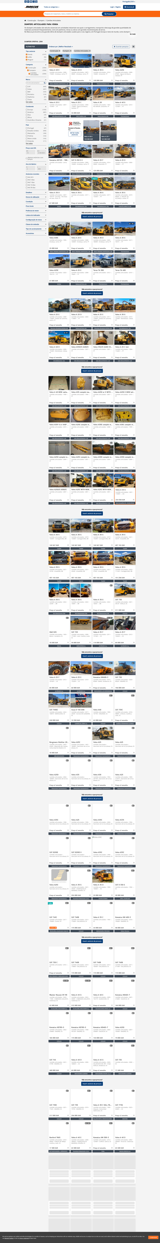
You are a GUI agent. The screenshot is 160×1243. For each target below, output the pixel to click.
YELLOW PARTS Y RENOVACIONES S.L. (103, 1119)
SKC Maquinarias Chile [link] (59, 613)
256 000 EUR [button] (76, 1115)
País (27, 125)
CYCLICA (125, 613)
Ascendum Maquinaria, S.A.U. (81, 898)
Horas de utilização (32, 197)
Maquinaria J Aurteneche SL (81, 756)
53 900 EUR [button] (53, 1005)
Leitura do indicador (33, 215)
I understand (153, 1237)
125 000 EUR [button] (98, 171)
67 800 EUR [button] (53, 281)
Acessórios (30, 233)
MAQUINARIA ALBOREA (81, 1073)
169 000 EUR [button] (120, 1005)
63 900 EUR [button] (75, 1148)
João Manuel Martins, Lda (59, 116)
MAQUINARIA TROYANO (103, 931)
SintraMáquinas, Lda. (81, 206)
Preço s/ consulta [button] (55, 80)
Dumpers (41, 20)
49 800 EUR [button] (75, 643)
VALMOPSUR (59, 1183)
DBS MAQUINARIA (59, 756)
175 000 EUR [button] (76, 928)
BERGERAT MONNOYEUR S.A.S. (125, 1216)
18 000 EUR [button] (97, 1180)
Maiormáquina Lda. (103, 116)
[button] (36, 46)
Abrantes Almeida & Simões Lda (59, 328)
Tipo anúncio (30, 51)
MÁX (38, 150)
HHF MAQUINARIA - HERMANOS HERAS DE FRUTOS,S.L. (64, 1151)
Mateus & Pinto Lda (81, 284)
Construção (32, 20)
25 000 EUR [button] (53, 248)
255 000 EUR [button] (76, 895)
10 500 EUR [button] (53, 643)
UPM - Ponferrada (125, 898)
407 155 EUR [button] (120, 545)
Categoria (29, 64)
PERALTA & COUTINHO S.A (59, 174)
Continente (30, 106)
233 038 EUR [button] (120, 500)
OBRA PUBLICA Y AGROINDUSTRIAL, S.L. (82, 1183)
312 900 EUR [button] (76, 1005)
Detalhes (29, 192)
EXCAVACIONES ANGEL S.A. (103, 1008)
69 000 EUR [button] (75, 1070)
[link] (59, 61)
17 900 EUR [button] (53, 1148)
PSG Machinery (125, 116)
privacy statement (24, 1238)
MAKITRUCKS (103, 1183)
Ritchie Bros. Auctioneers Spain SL (59, 931)
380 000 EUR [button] (54, 1070)
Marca (28, 79)
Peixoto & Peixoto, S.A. (103, 84)
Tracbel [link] (59, 548)
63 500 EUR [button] (119, 1148)
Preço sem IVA (31, 148)
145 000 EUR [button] (98, 1038)
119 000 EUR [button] (98, 643)
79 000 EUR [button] (119, 1038)
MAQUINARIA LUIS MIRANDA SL (103, 691)
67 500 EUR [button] (53, 203)
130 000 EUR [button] (98, 80)
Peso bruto (30, 206)
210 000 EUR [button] (120, 1213)
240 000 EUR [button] (54, 720)
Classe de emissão (32, 224)
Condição (29, 201)
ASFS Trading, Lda (125, 84)
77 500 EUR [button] (119, 1070)
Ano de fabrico (31, 164)
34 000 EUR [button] (75, 113)
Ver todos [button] (29, 102)
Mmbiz (59, 206)
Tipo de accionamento (33, 229)
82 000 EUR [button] (75, 688)
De (26, 167)
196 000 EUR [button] (120, 688)
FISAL (103, 1151)
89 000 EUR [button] (119, 643)
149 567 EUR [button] (54, 545)
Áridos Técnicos (125, 931)
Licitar (52, 928)
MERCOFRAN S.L (81, 646)
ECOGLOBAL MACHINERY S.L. (59, 1008)
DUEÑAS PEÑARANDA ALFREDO (125, 723)
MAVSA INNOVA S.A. (125, 1151)
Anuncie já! (130, 7)
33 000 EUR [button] (97, 928)
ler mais (133, 34)
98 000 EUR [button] (119, 928)
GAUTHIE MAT (103, 1216)
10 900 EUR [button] (53, 753)
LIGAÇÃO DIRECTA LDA (125, 206)
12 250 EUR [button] (75, 720)
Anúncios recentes (32, 174)
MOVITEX (125, 1119)
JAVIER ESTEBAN (103, 898)
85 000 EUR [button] (53, 688)
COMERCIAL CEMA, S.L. (81, 723)
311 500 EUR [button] (120, 610)
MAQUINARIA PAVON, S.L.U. (103, 1073)
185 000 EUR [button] (54, 1038)
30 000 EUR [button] (119, 895)
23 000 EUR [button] (97, 895)
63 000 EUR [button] (97, 720)
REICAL (59, 646)
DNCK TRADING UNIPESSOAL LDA (59, 84)
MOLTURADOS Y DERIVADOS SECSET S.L (60, 976)
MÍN (27, 150)
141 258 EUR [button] (120, 578)
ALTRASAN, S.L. (103, 646)
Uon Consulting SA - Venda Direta (125, 503)
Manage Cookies (9, 1238)
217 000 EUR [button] (54, 1115)
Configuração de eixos (34, 220)
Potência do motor (32, 210)
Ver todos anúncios (75, 134)
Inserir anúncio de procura (92, 216)
